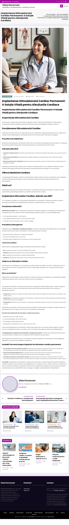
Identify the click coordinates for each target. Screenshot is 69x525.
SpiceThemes (51, 522)
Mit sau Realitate (7, 96)
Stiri (57, 518)
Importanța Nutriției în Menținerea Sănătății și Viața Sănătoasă (32, 427)
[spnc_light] (67, 6)
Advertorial (27, 494)
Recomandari (19, 518)
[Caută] (65, 6)
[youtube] (66, 1)
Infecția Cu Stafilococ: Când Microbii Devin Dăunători (20, 399)
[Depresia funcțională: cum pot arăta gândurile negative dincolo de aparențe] (12, 417)
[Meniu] (61, 6)
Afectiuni (11, 518)
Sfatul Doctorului (11, 5)
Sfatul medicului (5, 445)
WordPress (32, 522)
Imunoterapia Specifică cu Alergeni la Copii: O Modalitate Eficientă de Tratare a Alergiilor (50, 399)
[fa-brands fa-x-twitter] (59, 1)
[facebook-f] (57, 1)
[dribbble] (61, 1)
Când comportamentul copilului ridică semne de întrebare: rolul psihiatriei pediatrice (41, 461)
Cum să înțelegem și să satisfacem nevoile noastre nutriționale (55, 427)
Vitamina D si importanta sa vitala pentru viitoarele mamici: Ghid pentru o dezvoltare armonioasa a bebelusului (57, 463)
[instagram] (63, 1)
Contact (34, 520)
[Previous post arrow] (2, 398)
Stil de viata (29, 518)
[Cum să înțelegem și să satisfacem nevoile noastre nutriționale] (56, 417)
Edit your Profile (43, 384)
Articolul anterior (28, 396)
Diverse (63, 518)
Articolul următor (40, 396)
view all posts (22, 387)
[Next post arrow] (66, 398)
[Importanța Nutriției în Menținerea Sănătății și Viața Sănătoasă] (34, 417)
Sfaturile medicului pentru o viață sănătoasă (24, 458)
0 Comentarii (41, 96)
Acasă (5, 518)
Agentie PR (26, 496)
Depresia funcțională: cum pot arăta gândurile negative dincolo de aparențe (11, 427)
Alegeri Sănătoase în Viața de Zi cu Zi (7, 457)
